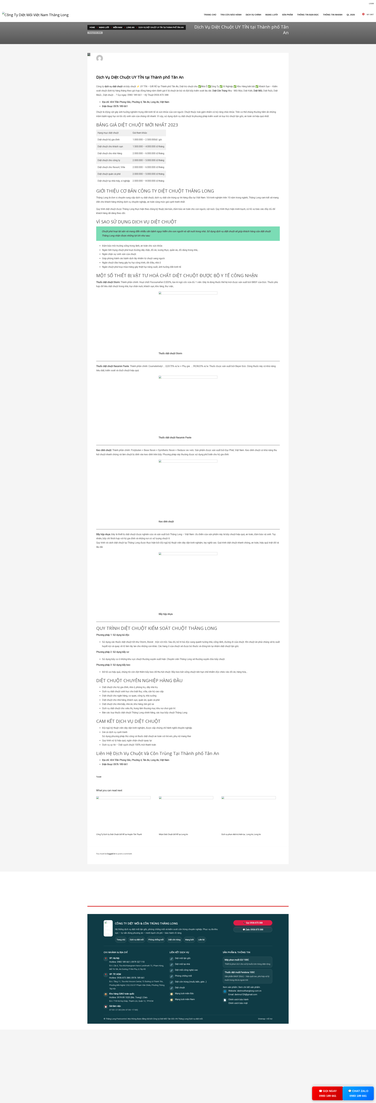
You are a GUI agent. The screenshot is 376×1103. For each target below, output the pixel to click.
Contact (159, 900)
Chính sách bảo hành (238, 999)
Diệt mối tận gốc (183, 958)
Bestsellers (229, 887)
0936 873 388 (123, 978)
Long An (141, 60)
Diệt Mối (258, 90)
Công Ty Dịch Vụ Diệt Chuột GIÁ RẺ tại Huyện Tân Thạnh (119, 834)
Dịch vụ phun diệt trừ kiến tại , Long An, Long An (241, 834)
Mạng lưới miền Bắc (184, 993)
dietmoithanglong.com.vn (249, 991)
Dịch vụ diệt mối (137, 939)
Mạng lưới (189, 939)
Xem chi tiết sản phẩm (249, 987)
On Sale (227, 890)
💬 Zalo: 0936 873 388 (253, 929)
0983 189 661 (123, 962)
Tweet (98, 777)
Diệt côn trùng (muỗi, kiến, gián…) (191, 982)
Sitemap (261, 1019)
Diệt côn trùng (174, 939)
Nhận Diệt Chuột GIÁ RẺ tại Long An (173, 834)
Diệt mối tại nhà (182, 964)
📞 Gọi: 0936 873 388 (253, 923)
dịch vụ (108, 86)
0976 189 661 (138, 978)
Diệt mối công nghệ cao (186, 970)
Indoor (159, 890)
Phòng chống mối (156, 939)
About (158, 896)
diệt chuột (117, 86)
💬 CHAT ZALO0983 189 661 (358, 1093)
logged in (111, 854)
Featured (228, 896)
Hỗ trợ (269, 1019)
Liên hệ (201, 939)
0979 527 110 (138, 962)
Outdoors (160, 893)
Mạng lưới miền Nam (185, 999)
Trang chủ (121, 939)
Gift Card (228, 900)
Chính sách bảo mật (238, 1003)
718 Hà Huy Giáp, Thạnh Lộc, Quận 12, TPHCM (133, 1001)
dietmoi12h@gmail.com (117, 57)
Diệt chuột (180, 987)
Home (158, 887)
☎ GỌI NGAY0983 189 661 (328, 1093)
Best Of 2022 (229, 893)
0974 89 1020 (123, 997)
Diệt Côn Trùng (219, 90)
